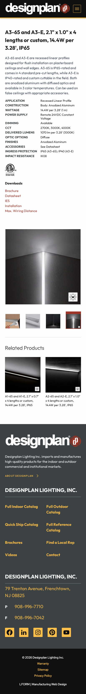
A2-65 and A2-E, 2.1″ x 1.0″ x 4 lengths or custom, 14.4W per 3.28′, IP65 (63, 400)
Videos (11, 554)
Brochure (12, 191)
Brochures (13, 542)
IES (7, 201)
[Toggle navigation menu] (77, 9)
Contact (53, 554)
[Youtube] (66, 632)
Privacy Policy (43, 675)
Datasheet (13, 196)
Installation (13, 206)
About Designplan (19, 475)
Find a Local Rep (60, 542)
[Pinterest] (52, 632)
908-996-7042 (29, 617)
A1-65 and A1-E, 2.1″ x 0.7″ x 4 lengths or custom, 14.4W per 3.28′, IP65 (22, 400)
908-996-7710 (29, 606)
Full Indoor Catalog (21, 506)
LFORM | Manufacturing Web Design (43, 684)
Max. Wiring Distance (21, 211)
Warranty (43, 663)
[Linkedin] (23, 632)
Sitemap (43, 669)
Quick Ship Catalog (21, 524)
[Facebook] (9, 632)
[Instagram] (38, 632)
